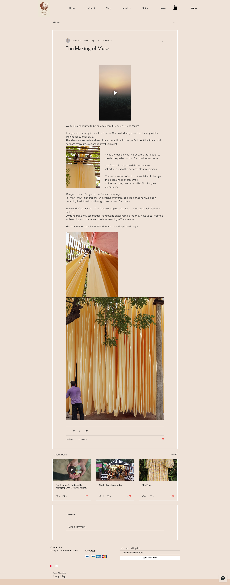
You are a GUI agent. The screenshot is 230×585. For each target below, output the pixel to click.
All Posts (56, 22)
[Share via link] (86, 431)
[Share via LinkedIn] (80, 431)
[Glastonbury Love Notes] (115, 470)
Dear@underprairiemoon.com (64, 550)
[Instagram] (56, 566)
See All (174, 454)
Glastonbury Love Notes (110, 485)
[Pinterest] (51, 566)
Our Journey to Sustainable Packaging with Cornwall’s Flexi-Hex (71, 486)
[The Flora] (158, 470)
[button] (109, 8)
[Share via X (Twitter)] (73, 431)
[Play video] (115, 93)
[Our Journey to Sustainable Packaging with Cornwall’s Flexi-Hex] (72, 470)
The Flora (146, 485)
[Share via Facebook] (67, 431)
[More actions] (162, 40)
